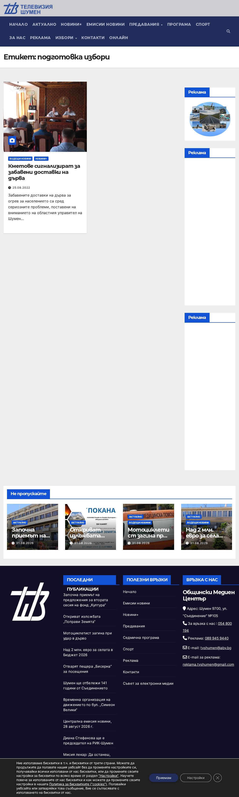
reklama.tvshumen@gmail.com (208, 664)
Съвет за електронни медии (148, 683)
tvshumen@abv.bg (215, 648)
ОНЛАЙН (118, 38)
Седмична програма (141, 637)
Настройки (195, 778)
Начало (18, 24)
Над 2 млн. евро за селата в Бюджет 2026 (206, 538)
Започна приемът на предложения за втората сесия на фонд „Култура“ (85, 599)
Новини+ (71, 24)
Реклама (40, 38)
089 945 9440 (216, 638)
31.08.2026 (25, 543)
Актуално (44, 24)
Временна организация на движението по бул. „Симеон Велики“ (89, 704)
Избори (65, 38)
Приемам (163, 778)
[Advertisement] (210, 233)
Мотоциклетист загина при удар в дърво (148, 535)
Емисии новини (106, 24)
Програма (179, 24)
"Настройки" (108, 776)
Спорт (203, 24)
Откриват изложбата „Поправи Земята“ (85, 538)
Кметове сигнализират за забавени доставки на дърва (44, 172)
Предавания (145, 24)
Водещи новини (20, 158)
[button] (228, 31)
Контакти (93, 38)
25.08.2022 (21, 187)
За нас (17, 38)
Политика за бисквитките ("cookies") (78, 784)
